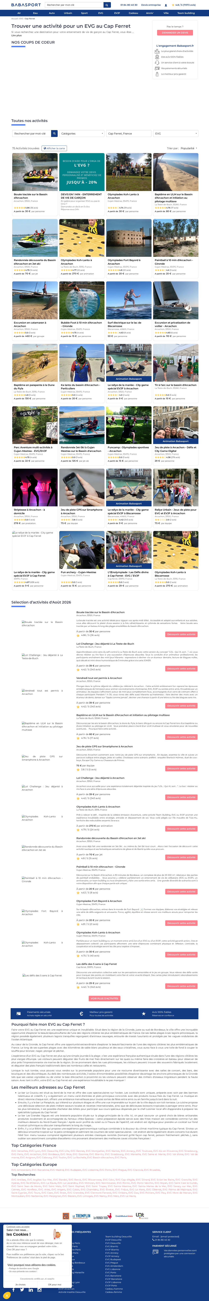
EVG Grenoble (75, 1192)
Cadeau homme (114, 1288)
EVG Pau (160, 1192)
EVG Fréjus (121, 1189)
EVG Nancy (100, 1196)
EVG (100, 13)
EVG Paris (17, 1154)
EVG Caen (47, 1192)
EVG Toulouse (144, 1151)
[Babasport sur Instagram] (41, 1290)
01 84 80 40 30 (129, 4)
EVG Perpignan (52, 1196)
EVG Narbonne (34, 1196)
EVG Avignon (27, 1157)
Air (19, 13)
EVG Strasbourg (188, 1151)
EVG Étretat (107, 1189)
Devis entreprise (151, 4)
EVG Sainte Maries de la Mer (149, 1186)
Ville (166, 13)
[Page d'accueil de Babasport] (26, 5)
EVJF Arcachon (66, 1288)
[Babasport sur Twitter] (23, 1290)
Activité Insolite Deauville (72, 1292)
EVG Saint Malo (52, 1186)
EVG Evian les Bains (162, 1179)
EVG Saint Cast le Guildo (183, 1183)
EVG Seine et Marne (153, 1154)
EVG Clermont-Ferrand (98, 1192)
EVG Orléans (120, 1192)
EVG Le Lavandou (67, 1183)
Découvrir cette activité (181, 634)
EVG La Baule (48, 1183)
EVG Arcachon (32, 1154)
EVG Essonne (80, 1154)
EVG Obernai (153, 1189)
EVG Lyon (34, 1151)
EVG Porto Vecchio (142, 1183)
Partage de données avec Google (24, 1268)
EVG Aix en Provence (165, 1151)
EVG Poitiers (147, 1192)
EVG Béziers (69, 1196)
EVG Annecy (128, 1151)
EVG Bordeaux (50, 1154)
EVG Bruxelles (152, 1169)
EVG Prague (119, 1169)
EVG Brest (60, 1192)
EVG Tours (34, 1192)
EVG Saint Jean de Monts (26, 1186)
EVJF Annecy (112, 1256)
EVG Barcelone (40, 1169)
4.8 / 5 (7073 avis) (185, 4)
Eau (35, 13)
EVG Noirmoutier (106, 1183)
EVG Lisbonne (90, 1169)
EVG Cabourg (44, 1157)
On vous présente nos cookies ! (23, 1271)
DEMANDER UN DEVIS (175, 32)
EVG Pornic (123, 1183)
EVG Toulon (59, 1157)
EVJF (117, 13)
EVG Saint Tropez (96, 1186)
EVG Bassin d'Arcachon (100, 1157)
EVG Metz (113, 1196)
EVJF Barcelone (113, 1279)
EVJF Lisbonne (113, 1282)
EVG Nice (65, 1154)
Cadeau (133, 13)
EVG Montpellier (95, 1151)
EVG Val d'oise (175, 1154)
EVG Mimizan (87, 1183)
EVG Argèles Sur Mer (39, 1179)
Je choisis (20, 1284)
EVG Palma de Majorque (177, 1189)
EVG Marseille (133, 1154)
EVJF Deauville (113, 1239)
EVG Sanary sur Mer (179, 1186)
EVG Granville (183, 1179)
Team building (186, 13)
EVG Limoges (85, 1196)
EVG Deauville (49, 1151)
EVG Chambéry (89, 1189)
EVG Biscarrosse (91, 1179)
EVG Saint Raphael (73, 1186)
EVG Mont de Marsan (179, 1192)
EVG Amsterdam (21, 1169)
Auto (52, 13)
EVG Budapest (73, 1169)
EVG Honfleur (29, 1189)
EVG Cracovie (135, 1169)
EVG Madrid (57, 1169)
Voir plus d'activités (104, 998)
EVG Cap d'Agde (125, 1179)
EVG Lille (64, 1151)
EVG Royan (161, 1183)
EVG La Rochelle (76, 1157)
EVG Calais (73, 1189)
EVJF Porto (111, 1285)
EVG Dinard (142, 1179)
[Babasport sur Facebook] (15, 1290)
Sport (84, 13)
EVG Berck (75, 1179)
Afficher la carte (56, 148)
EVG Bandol (60, 1179)
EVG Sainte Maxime (119, 1186)
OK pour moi (54, 1284)
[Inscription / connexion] (166, 5)
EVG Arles (44, 1189)
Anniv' (149, 13)
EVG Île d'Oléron (30, 1183)
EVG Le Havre (128, 1196)
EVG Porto (105, 1169)
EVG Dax (133, 1192)
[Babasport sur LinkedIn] (32, 1290)
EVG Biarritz (96, 1154)
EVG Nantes (113, 1151)
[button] (7, 1295)
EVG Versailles (19, 1151)
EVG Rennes (78, 1151)
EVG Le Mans (137, 1189)
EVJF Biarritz (112, 1249)
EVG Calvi (108, 1179)
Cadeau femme (113, 1292)
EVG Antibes (18, 1179)
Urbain (68, 13)
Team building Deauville (118, 1236)
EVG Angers (58, 1189)
